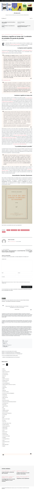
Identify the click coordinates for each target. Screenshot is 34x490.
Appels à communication (6, 371)
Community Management (6, 383)
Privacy (22, 34)
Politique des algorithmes (16, 34)
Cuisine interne (4, 387)
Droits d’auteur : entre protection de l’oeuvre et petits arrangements (9, 250)
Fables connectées (5, 397)
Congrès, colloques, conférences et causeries (8, 384)
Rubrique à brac (4, 433)
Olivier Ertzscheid (4, 40)
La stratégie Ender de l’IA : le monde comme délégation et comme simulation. (23, 26)
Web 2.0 (3, 443)
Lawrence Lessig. (17, 309)
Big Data (3, 34)
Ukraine (3, 440)
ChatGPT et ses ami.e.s (5, 476)
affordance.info (17, 13)
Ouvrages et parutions (5, 424)
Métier (3, 417)
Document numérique (5, 391)
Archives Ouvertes (5, 373)
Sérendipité (4, 437)
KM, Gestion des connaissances (7, 413)
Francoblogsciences (5, 403)
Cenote (20, 487)
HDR (11, 34)
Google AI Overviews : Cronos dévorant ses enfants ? (8, 26)
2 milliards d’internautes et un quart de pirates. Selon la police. (23, 473)
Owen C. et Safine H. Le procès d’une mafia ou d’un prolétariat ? (8, 22)
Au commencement (5, 374)
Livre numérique (4, 414)
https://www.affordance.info (12, 241)
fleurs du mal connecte (5, 400)
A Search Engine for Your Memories (7, 101)
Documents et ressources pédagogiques (8, 393)
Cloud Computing (4, 381)
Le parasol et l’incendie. (20, 22)
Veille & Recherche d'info (5, 441)
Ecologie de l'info (7, 34)
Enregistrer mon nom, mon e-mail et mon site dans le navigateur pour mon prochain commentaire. (16, 282)
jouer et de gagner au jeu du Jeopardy (20, 135)
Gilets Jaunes (4, 404)
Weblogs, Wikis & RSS (5, 444)
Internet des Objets (5, 411)
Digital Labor (4, 390)
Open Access (4, 421)
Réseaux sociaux (4, 431)
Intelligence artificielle (5, 410)
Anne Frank (4, 370)
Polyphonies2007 (4, 427)
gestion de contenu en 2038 (15, 44)
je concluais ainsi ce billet (7, 80)
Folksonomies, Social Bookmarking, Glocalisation (9, 401)
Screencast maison (5, 434)
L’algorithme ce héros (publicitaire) (23, 478)
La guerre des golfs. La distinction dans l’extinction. (8, 473)
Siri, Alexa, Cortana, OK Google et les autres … (9, 137)
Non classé (4, 420)
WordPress (3, 488)
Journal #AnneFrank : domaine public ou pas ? (24, 250)
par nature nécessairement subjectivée (23, 87)
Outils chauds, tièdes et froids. (6, 423)
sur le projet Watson (29, 97)
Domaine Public (4, 394)
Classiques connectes (5, 380)
